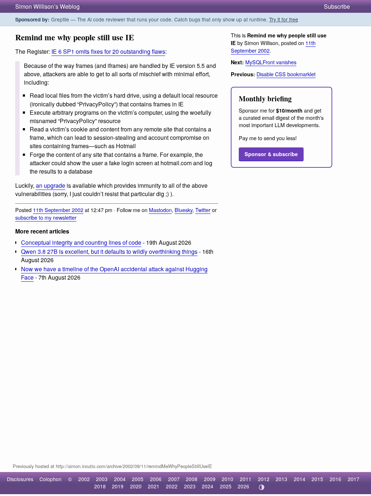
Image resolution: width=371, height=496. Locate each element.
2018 (100, 486)
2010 (227, 479)
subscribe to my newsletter (45, 217)
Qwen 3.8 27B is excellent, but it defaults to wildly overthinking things (109, 251)
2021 (153, 486)
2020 (136, 486)
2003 (102, 479)
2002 (84, 479)
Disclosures (20, 479)
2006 (156, 479)
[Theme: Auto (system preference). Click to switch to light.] (261, 487)
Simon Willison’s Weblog (47, 6)
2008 (191, 479)
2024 (207, 486)
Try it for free (283, 19)
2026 (243, 486)
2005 (137, 479)
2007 (174, 479)
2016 (335, 479)
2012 (264, 479)
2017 (353, 479)
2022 (172, 486)
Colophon (50, 479)
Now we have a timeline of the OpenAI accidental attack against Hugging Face (114, 273)
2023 (190, 486)
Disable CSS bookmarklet (286, 74)
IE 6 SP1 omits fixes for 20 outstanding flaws (108, 51)
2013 (281, 479)
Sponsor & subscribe (271, 154)
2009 (210, 479)
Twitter (202, 210)
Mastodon (160, 210)
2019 (118, 486)
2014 (299, 479)
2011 (245, 479)
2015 (317, 479)
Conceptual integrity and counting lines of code (81, 242)
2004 (120, 479)
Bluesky (183, 210)
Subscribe (337, 6)
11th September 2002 (58, 210)
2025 (226, 486)
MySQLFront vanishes (270, 62)
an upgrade (50, 185)
